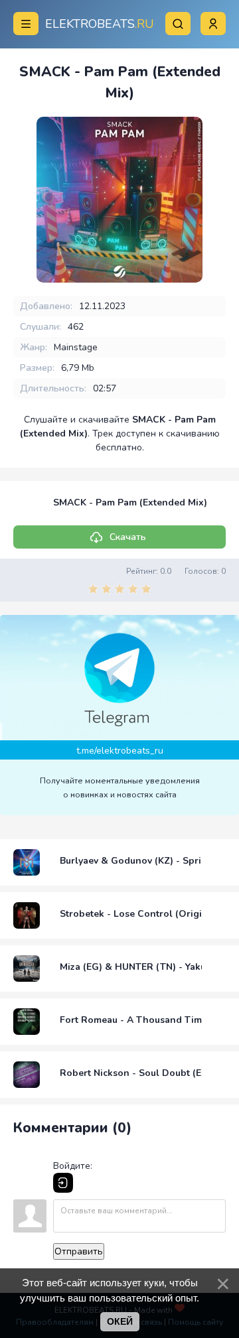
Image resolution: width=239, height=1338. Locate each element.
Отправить (78, 1251)
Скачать (128, 537)
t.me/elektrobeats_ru (119, 750)
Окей (120, 1321)
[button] (213, 23)
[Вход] (63, 1183)
